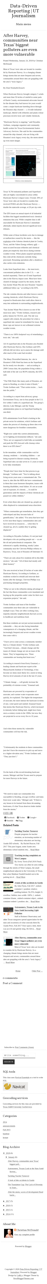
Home (18, 971)
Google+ (33, 817)
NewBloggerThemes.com (23, 1278)
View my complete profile (24, 1235)
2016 (8, 1205)
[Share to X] (9, 813)
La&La (20, 1275)
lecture (5, 1138)
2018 (8, 1153)
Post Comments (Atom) (24, 1047)
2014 (5, 1122)
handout (6, 1134)
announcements (9, 1126)
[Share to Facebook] (11, 813)
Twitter (22, 817)
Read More (34, 850)
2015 (8, 1210)
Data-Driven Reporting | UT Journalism (23, 11)
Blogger (28, 1246)
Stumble (9, 821)
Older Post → (37, 971)
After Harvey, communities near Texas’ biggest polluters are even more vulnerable (20, 45)
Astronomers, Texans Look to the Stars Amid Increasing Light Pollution (29, 910)
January (11, 1157)
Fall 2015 (6, 1130)
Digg (20, 821)
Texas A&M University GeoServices (17, 1107)
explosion (7, 241)
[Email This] (4, 813)
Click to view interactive (23, 181)
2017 (8, 1201)
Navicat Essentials (22, 1077)
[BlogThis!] (7, 813)
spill (35, 244)
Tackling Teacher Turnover (26, 831)
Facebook (10, 817)
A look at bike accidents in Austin (29, 883)
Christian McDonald (27, 1230)
